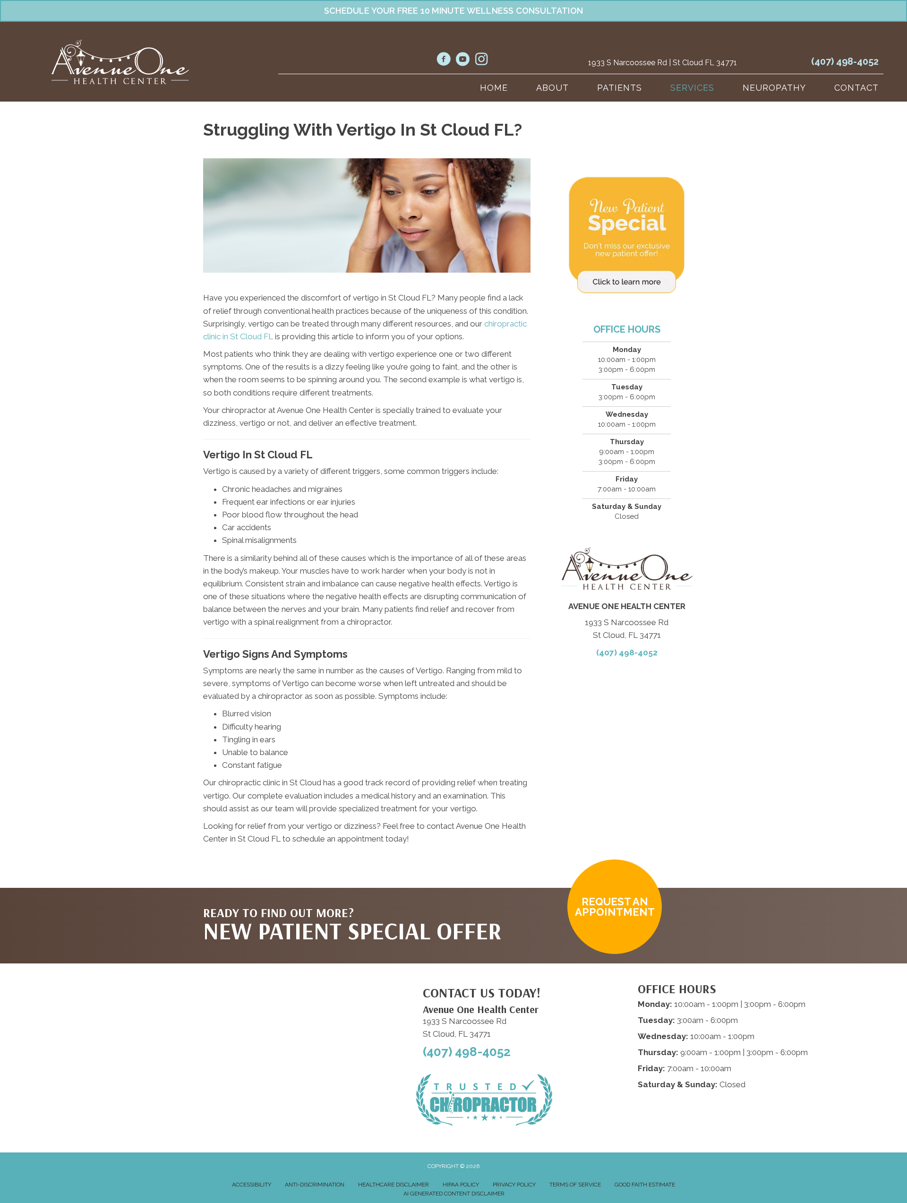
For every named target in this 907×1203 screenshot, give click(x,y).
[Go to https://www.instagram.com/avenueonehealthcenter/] (481, 60)
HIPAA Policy (461, 1184)
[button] (614, 906)
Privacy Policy (514, 1184)
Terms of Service (575, 1184)
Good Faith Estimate (645, 1184)
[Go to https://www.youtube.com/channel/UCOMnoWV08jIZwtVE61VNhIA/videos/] (462, 60)
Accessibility (251, 1184)
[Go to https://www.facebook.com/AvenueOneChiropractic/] (443, 60)
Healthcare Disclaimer (393, 1184)
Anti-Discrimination (314, 1184)
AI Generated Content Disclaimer (454, 1193)
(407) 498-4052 (845, 61)
